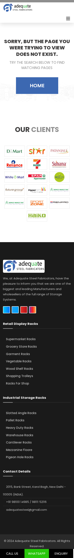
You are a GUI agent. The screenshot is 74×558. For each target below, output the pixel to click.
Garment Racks (18, 354)
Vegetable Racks (19, 361)
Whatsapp (36, 553)
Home (37, 85)
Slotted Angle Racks (21, 413)
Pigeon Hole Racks (20, 457)
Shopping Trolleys (19, 376)
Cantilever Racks (19, 442)
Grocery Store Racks (21, 346)
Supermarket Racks (21, 339)
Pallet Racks (15, 420)
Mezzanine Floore (19, 450)
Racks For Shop (17, 383)
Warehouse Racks (19, 435)
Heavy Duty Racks (19, 428)
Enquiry (61, 553)
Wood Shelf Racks (19, 369)
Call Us (12, 553)
